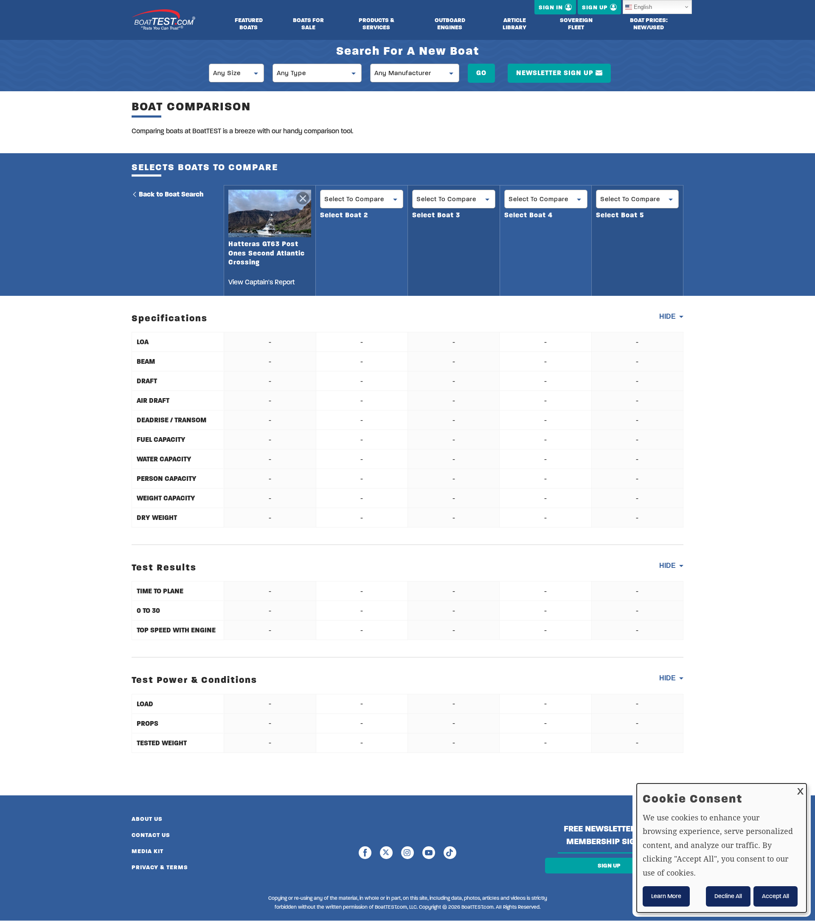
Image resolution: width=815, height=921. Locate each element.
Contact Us (151, 835)
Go (481, 73)
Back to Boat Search (171, 194)
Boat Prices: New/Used (649, 24)
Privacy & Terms (160, 867)
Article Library (514, 24)
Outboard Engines (450, 24)
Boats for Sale (308, 24)
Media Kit (147, 851)
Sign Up (609, 865)
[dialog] (722, 848)
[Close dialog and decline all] (800, 788)
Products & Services (376, 24)
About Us (147, 819)
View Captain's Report (261, 282)
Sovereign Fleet (576, 24)
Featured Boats (249, 24)
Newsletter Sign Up (554, 73)
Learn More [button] (666, 896)
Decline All (728, 896)
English (643, 7)
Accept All (775, 896)
